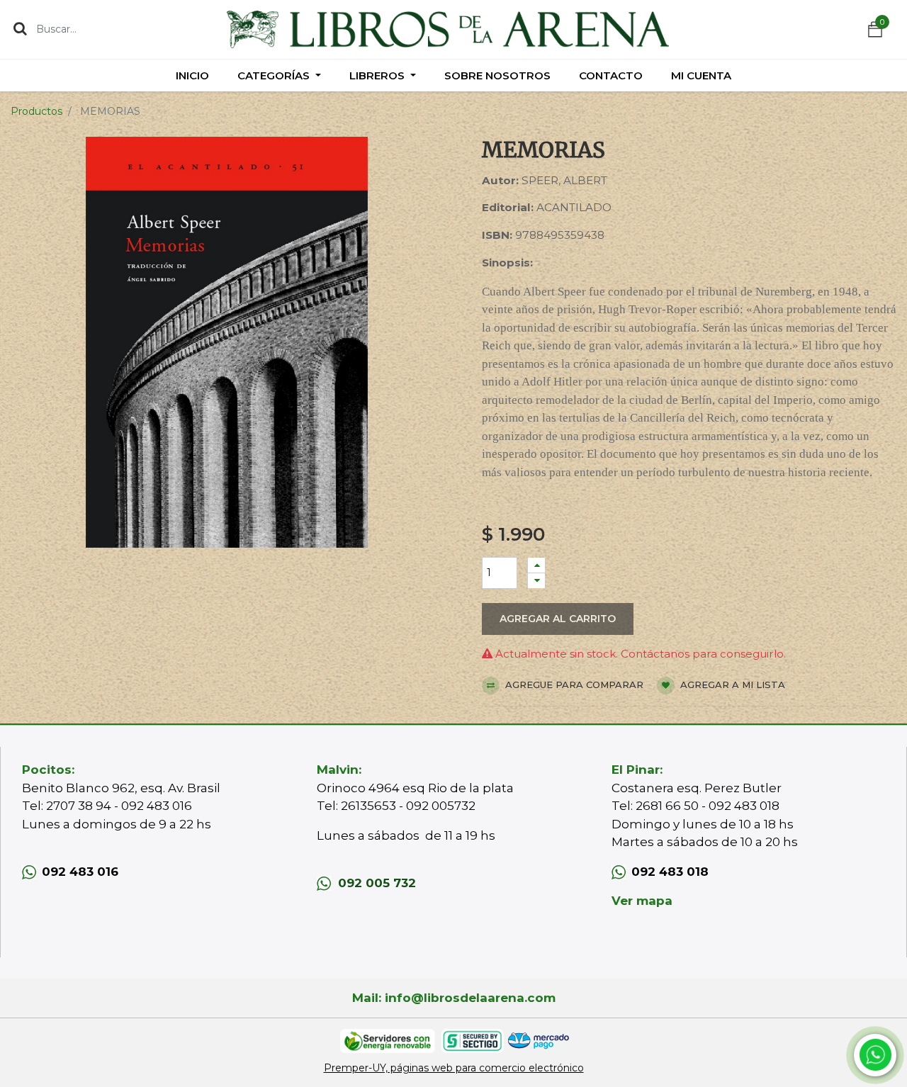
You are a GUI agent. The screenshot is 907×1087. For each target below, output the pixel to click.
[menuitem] (192, 75)
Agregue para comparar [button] (572, 684)
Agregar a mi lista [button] (731, 684)
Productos (36, 111)
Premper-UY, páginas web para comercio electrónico (454, 1067)
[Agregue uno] (536, 565)
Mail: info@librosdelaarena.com (454, 998)
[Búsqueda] (20, 28)
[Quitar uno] (536, 580)
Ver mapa (642, 901)
